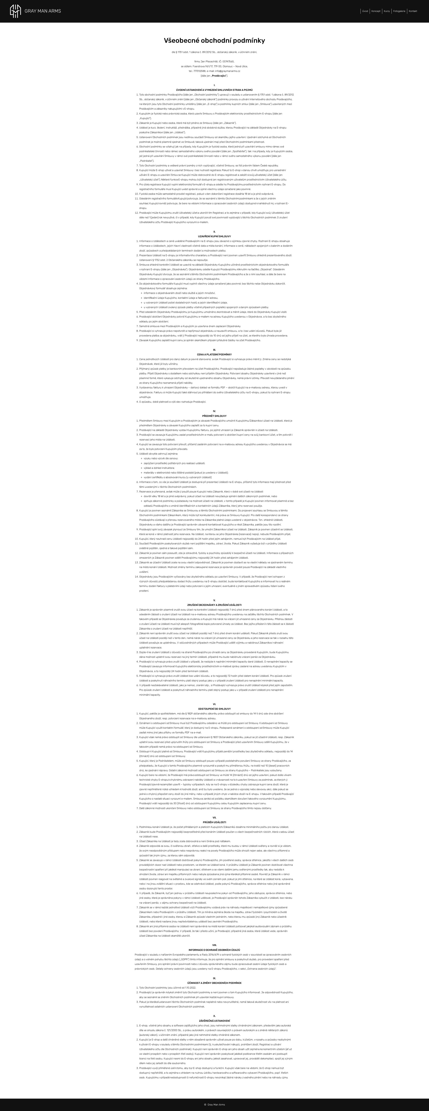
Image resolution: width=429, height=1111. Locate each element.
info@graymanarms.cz (227, 71)
